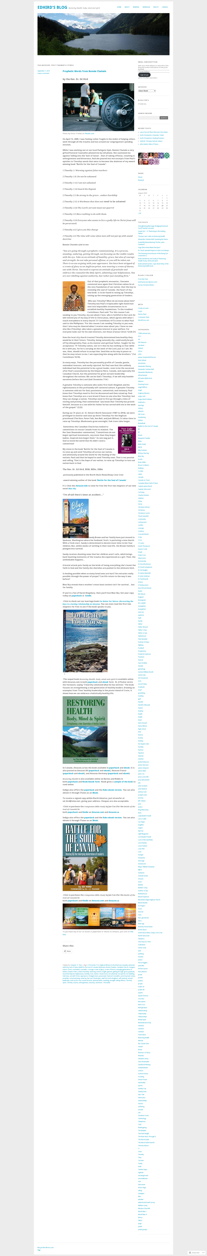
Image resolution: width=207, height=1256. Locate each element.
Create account (143, 308)
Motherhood (142, 894)
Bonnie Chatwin (111, 967)
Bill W (140, 447)
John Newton (142, 789)
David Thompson (144, 546)
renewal (73, 965)
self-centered (123, 978)
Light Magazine (143, 834)
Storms (140, 1103)
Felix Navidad (142, 639)
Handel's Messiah (144, 705)
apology (141, 405)
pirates (140, 978)
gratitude (131, 972)
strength (112, 980)
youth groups (142, 1229)
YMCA (140, 1220)
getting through (118, 972)
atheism (141, 411)
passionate (102, 976)
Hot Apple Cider (143, 744)
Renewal (136, 7)
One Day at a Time (144, 942)
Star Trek (141, 1094)
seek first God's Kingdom (109, 978)
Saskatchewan (143, 1068)
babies (140, 420)
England (141, 597)
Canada (165, 7)
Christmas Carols (144, 513)
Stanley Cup (142, 1088)
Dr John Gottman (144, 576)
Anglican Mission (144, 393)
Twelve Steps (142, 1169)
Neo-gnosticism (143, 918)
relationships (142, 1017)
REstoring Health (143, 1038)
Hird (139, 732)
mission (140, 879)
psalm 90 (141, 990)
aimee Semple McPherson (147, 357)
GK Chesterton (143, 678)
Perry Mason (142, 972)
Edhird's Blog (52, 7)
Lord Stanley (142, 843)
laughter (141, 825)
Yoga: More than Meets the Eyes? (149, 247)
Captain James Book (145, 486)
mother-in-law (143, 891)
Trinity (140, 1163)
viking (140, 1190)
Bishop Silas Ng (143, 453)
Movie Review (142, 903)
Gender (140, 666)
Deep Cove (142, 555)
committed (76, 969)
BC (139, 429)
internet (140, 756)
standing (106, 980)
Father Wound (143, 627)
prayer (140, 984)
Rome (140, 1049)
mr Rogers (141, 906)
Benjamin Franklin (144, 438)
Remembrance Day (144, 1023)
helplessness (79, 974)
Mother (140, 885)
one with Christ (75, 976)
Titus (80, 965)
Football (141, 648)
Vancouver (141, 1184)
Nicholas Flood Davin (145, 927)
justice (140, 807)
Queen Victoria (143, 996)
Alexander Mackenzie (145, 372)
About (127, 7)
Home (119, 7)
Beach (140, 435)
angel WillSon (142, 387)
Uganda (140, 1172)
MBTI (140, 870)
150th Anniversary (144, 333)
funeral (140, 660)
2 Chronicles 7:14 (93, 965)
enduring (93, 972)
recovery (141, 999)
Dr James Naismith (144, 573)
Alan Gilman (142, 360)
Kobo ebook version (112, 790)
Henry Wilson (142, 726)
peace (140, 960)
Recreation (141, 1001)
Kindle (85, 812)
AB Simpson (142, 342)
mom (140, 882)
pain (139, 951)
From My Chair (143, 279)
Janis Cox (141, 774)
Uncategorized (143, 1175)
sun (139, 1112)
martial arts (142, 864)
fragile (104, 972)
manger (140, 855)
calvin (140, 474)
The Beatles (142, 1130)
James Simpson (143, 768)
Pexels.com (89, 133)
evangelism (142, 606)
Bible (140, 441)
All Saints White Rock (145, 378)
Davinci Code (142, 549)
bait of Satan (73, 967)
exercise (141, 612)
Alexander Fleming (144, 366)
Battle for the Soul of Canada (88, 967)
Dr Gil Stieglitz (143, 570)
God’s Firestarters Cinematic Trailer (152, 135)
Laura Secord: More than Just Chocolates (154, 132)
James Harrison (143, 765)
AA (139, 339)
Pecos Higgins (142, 963)
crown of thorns (110, 969)
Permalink (107, 982)
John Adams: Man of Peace (149, 144)
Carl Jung (141, 492)
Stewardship (142, 1100)
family (140, 621)
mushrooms (103, 974)
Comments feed (143, 317)
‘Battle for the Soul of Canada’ (111, 480)
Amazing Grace (143, 384)
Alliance (140, 381)
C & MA (140, 471)
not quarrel (121, 974)
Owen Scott (142, 948)
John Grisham (142, 786)
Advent (140, 348)
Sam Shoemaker (143, 1062)
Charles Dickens (143, 495)
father (140, 624)
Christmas (141, 510)
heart (140, 720)
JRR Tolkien (142, 801)
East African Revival (144, 588)
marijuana (141, 858)
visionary (92, 982)
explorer (141, 615)
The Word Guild (143, 1139)
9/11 (139, 336)
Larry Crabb (142, 819)
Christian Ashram (144, 507)
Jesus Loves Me (143, 777)
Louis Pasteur (142, 846)
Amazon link (82, 486)
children (141, 498)
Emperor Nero (73, 972)
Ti (77, 965)
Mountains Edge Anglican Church (149, 900)
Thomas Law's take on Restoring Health (151, 236)
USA (139, 1181)
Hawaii (140, 708)
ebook (105, 682)
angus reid (141, 396)
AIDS (140, 354)
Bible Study (142, 444)
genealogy (141, 669)
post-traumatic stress (128, 976)
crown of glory (99, 969)
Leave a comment (43, 73)
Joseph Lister (142, 795)
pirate (140, 975)
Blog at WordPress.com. (45, 1247)
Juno (139, 804)
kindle (88, 595)
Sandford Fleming (144, 1065)
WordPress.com (143, 320)
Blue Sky (141, 456)
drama (140, 582)
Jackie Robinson (143, 762)
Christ (70, 969)
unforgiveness (83, 982)
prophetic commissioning (71, 978)
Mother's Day (142, 888)
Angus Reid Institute (145, 399)
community (142, 519)
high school (142, 729)
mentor (96, 974)
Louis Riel (141, 849)
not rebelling (130, 974)
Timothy (69, 982)
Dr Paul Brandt (143, 579)
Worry (140, 1217)
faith (139, 618)
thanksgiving (142, 1127)
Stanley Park (142, 1091)
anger (140, 390)
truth (139, 1166)
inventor (141, 759)
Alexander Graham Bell (146, 369)
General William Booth (145, 672)
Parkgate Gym (93, 976)
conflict (140, 525)
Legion (140, 828)
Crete (140, 537)
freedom (141, 657)
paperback (77, 595)
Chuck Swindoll (143, 516)
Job (139, 783)
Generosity (142, 675)
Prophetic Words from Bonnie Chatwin (84, 71)
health (155, 7)
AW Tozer (141, 414)
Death (140, 552)
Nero (140, 921)
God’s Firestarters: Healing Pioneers (152, 138)
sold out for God (75, 980)
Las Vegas (141, 822)
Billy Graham (142, 450)
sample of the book (123, 781)
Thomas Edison (143, 1145)
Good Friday (142, 684)
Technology (142, 1118)
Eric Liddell (141, 603)
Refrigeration (142, 1008)
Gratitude (141, 687)
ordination (141, 945)
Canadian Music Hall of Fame (148, 483)
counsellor (83, 969)
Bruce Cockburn (143, 465)
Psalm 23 (141, 987)
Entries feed (142, 314)
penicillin (141, 966)
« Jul (139, 213)
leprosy (140, 831)
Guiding (140, 696)
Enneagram (142, 600)
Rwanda (141, 1055)
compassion (142, 522)
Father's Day (142, 630)
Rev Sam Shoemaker (94, 978)
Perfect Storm (143, 969)
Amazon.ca (114, 812)
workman (99, 982)
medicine (141, 873)
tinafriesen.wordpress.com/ (147, 282)
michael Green (143, 876)
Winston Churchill (144, 1208)
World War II (142, 1214)
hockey (140, 738)
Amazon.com (98, 812)
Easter (140, 591)
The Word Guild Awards (146, 1142)
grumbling (141, 693)
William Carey (142, 1205)
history (140, 735)
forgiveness (142, 651)
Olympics (141, 939)
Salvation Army (143, 1058)
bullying (140, 468)
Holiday (140, 741)
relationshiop (142, 1011)
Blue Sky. (72, 489)
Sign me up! (144, 75)
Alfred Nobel (142, 375)
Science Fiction (143, 1074)
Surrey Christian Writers (146, 285)
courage (91, 969)
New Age (141, 924)
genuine (109, 972)
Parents (140, 957)
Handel (140, 702)
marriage (146, 7)
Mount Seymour (143, 897)
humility (87, 974)
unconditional (142, 1178)
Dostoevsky (142, 561)
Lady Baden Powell (144, 816)
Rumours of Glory (144, 1052)
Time (140, 1151)
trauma (75, 982)
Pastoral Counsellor (113, 976)
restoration (142, 1035)
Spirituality (141, 1082)
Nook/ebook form (91, 781)
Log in (140, 311)
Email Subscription (147, 62)
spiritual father (98, 980)
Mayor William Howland (146, 867)
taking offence (120, 980)
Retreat (140, 1040)
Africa (140, 351)
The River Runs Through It (147, 1136)
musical (140, 912)
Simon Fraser (142, 1079)
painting (141, 954)
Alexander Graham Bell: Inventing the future (153, 239)
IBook (95, 793)
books (140, 459)
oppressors (84, 976)
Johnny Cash (142, 792)
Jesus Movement (143, 780)
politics (140, 981)
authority (66, 967)
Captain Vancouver (144, 489)
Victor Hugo (142, 1187)
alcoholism (142, 363)
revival (140, 1046)
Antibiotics (141, 402)
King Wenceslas (143, 810)
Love (139, 852)
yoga (139, 1223)
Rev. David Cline (143, 1043)
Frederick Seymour (144, 654)
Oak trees (66, 976)
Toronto (141, 1160)
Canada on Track (144, 480)
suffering (141, 1106)
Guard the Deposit (69, 974)
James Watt (142, 771)
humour (141, 750)
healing (140, 711)
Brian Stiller (142, 462)
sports (140, 1085)
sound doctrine (87, 980)
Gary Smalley (142, 663)
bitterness (102, 967)
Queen (140, 993)
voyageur (141, 1193)
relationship (142, 1014)
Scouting (141, 1077)
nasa (139, 915)
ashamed (131, 965)
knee (139, 813)
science (140, 1071)
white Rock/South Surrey (146, 1202)
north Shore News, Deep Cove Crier (150, 933)
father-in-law (142, 633)
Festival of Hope (143, 642)
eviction (98, 972)
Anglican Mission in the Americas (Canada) (114, 965)
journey (140, 798)
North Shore (142, 930)
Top (38, 1250)
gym (139, 699)
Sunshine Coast (143, 1115)
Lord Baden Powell (144, 837)
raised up (83, 978)
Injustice (141, 753)
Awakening (142, 417)
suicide (140, 1109)
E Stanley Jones (143, 585)
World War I (142, 1211)
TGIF (139, 1124)
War (139, 1196)
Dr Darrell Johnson (144, 564)
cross (140, 540)
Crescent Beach (143, 534)
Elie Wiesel (141, 594)
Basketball (141, 423)
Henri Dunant (142, 723)
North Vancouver (144, 936)
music (140, 909)
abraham (141, 345)
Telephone (141, 1121)
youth (140, 1226)
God (139, 681)
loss (91, 974)
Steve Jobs (141, 1097)
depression (142, 558)
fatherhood (142, 636)
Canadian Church (122, 967)
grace (126, 972)
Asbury (140, 408)
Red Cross (141, 1004)
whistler (141, 1199)
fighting (140, 645)
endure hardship (83, 972)
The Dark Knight (143, 1133)
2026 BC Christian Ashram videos (151, 141)
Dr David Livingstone (145, 567)
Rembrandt (142, 1020)
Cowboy (141, 531)
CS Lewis (141, 543)
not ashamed (112, 974)
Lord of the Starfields (145, 840)
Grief (140, 690)
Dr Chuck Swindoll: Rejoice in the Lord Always (153, 250)
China (140, 501)
